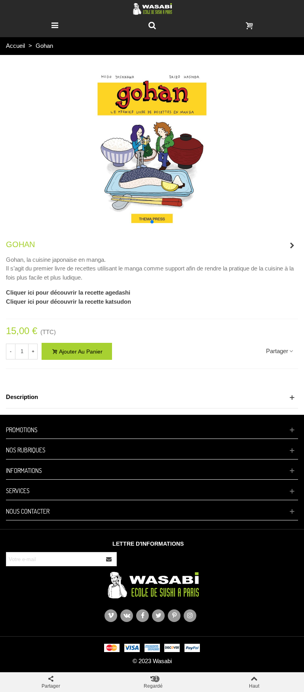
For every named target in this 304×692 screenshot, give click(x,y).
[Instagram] (190, 615)
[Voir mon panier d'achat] (249, 24)
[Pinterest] (174, 615)
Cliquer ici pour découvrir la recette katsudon (68, 301)
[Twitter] (158, 615)
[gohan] (152, 145)
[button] (152, 221)
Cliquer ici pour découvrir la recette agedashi (68, 292)
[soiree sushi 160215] (292, 245)
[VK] (126, 615)
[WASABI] (152, 8)
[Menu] (54, 24)
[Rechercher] (152, 24)
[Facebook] (142, 615)
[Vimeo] (110, 615)
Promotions (22, 430)
